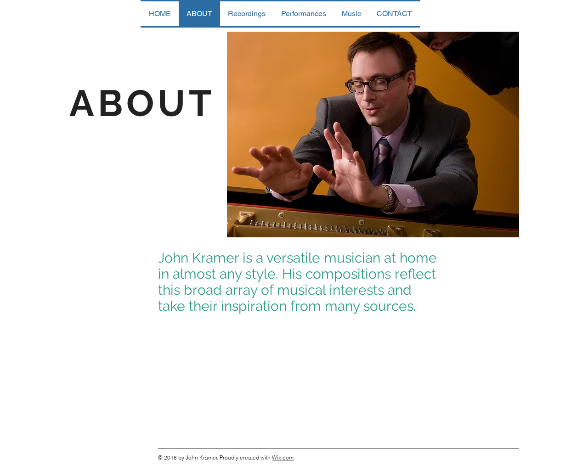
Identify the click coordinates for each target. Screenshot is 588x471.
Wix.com (283, 457)
